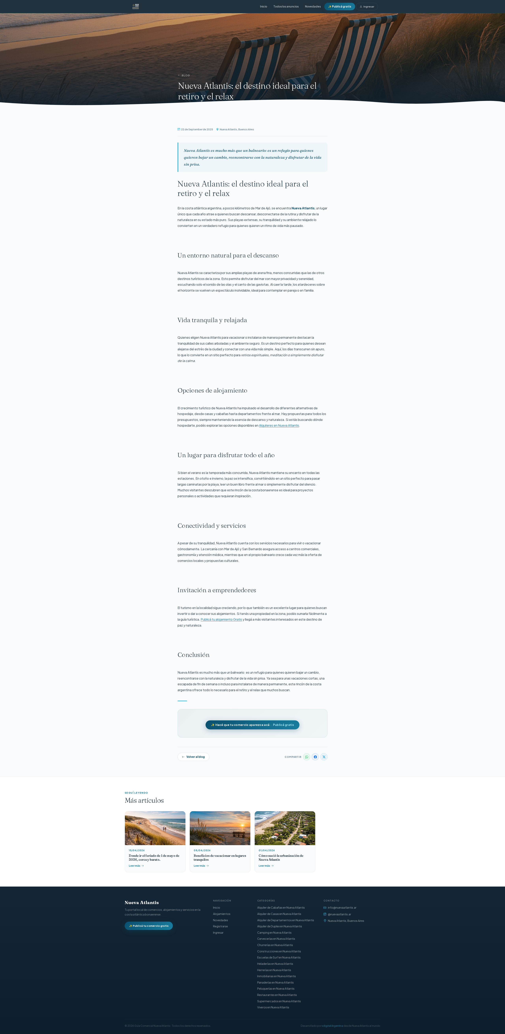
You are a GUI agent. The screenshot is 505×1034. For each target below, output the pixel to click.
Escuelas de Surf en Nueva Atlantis (279, 957)
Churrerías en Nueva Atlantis (275, 945)
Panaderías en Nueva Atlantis (275, 982)
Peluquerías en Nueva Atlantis (276, 988)
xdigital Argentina (332, 1025)
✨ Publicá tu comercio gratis (148, 925)
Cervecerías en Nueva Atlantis (276, 938)
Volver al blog (195, 756)
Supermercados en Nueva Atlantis (279, 1001)
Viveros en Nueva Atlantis (273, 1007)
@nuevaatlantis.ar (339, 914)
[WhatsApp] (306, 756)
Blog (186, 75)
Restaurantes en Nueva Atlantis (277, 995)
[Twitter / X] (323, 756)
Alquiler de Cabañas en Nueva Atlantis (281, 907)
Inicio (263, 6)
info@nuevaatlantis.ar (342, 907)
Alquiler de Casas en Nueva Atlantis (279, 914)
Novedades (313, 6)
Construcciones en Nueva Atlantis (279, 951)
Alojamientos (221, 914)
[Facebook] (315, 756)
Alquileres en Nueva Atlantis (279, 425)
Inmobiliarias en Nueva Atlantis (276, 976)
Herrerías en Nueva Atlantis (274, 970)
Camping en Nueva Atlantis (274, 932)
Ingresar (368, 6)
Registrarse (220, 926)
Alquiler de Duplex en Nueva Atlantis (279, 926)
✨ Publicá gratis (339, 6)
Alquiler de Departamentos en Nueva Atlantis (285, 920)
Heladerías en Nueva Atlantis (275, 963)
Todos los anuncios (286, 6)
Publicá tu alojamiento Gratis (221, 619)
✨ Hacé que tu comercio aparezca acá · (252, 724)
